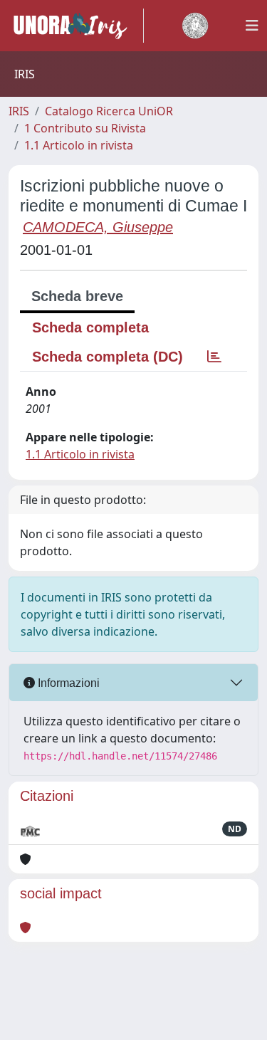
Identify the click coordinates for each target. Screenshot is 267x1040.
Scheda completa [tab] (90, 327)
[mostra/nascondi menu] (252, 26)
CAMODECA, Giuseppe (98, 227)
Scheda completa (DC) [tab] (107, 356)
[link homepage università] (195, 26)
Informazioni (67, 683)
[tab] (214, 357)
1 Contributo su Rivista (85, 128)
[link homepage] (76, 26)
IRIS (19, 111)
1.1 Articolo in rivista (78, 145)
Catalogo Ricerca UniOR (109, 111)
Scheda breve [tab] (77, 296)
